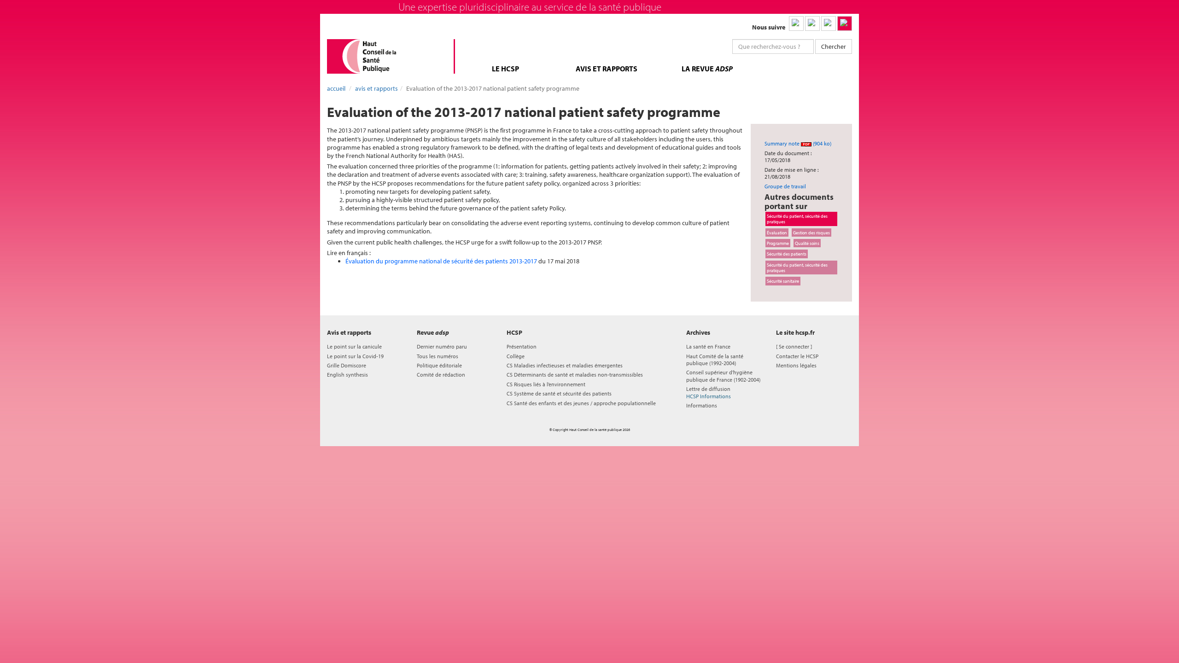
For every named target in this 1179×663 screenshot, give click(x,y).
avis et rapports (606, 68)
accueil (336, 88)
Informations (701, 405)
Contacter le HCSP (797, 356)
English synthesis (347, 374)
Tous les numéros (437, 356)
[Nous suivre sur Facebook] (828, 23)
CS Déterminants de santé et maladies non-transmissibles (575, 374)
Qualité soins (807, 243)
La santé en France (708, 346)
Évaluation (777, 232)
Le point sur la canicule (354, 346)
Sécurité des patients (786, 253)
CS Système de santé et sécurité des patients (559, 393)
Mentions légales (796, 365)
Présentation (522, 346)
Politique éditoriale (439, 365)
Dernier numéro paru (442, 346)
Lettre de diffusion (708, 392)
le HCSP (505, 68)
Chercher (833, 46)
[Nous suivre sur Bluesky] (812, 23)
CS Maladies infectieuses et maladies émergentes (565, 365)
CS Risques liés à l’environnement (546, 384)
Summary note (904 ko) (798, 143)
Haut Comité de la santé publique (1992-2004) (714, 359)
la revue (707, 68)
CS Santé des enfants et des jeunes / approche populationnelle (581, 403)
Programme (778, 243)
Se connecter (794, 346)
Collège (516, 356)
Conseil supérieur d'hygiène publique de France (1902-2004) (723, 376)
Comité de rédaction (441, 374)
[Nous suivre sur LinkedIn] (796, 23)
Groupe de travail (785, 186)
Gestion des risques (811, 232)
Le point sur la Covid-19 (355, 356)
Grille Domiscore (346, 365)
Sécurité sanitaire (783, 281)
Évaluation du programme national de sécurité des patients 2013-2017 (441, 261)
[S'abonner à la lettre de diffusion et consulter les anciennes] (844, 23)
